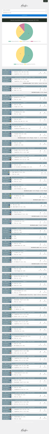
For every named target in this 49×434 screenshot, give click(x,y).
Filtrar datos (24, 15)
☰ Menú (45, 1)
